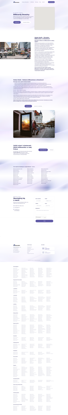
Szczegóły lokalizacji (26, 22)
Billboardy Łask (29, 174)
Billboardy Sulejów (30, 180)
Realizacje (51, 149)
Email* (46, 198)
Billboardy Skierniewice (44, 179)
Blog (28, 252)
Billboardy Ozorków (16, 176)
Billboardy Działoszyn (30, 170)
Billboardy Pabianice (30, 176)
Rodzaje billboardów (43, 149)
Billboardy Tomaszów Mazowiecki (46, 180)
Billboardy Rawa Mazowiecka (17, 179)
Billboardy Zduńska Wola (17, 183)
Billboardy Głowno (44, 170)
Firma (46, 203)
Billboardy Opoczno (44, 175)
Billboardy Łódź (15, 175)
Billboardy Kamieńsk (16, 171)
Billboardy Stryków (16, 180)
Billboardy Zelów (29, 183)
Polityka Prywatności (30, 253)
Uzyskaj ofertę (17, 22)
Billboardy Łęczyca (44, 174)
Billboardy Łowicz (29, 175)
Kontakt (28, 251)
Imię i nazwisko (38, 198)
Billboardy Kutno (15, 174)
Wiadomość (38, 208)
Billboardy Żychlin (15, 184)
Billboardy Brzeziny (16, 170)
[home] (16, 2)
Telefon (37, 203)
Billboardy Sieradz (29, 179)
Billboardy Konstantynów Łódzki (46, 171)
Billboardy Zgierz (43, 183)
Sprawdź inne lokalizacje (38, 106)
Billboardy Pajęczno (44, 176)
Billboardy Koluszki (30, 171)
